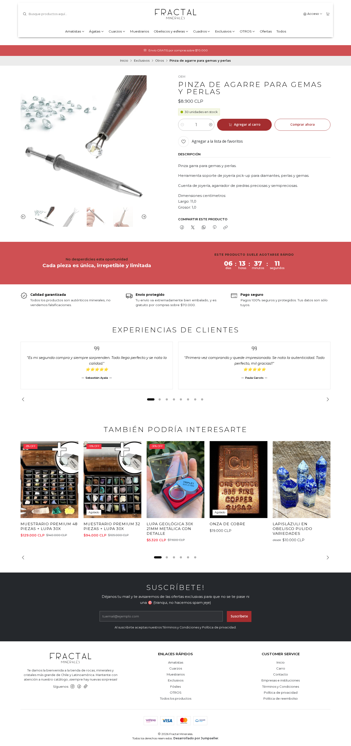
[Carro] (327, 14)
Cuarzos (115, 31)
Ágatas (94, 31)
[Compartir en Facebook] (182, 228)
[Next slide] (143, 217)
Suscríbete (239, 616)
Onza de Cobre (227, 524)
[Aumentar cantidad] (210, 124)
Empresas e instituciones (280, 680)
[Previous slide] (24, 217)
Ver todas (261, 50)
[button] (150, 399)
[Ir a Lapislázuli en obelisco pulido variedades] (301, 479)
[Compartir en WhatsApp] (203, 228)
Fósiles (175, 686)
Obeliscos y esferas (169, 31)
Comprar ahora (302, 124)
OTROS (246, 31)
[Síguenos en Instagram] (72, 686)
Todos (281, 31)
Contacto (280, 674)
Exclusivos (223, 31)
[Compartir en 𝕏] (193, 228)
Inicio (124, 60)
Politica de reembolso (280, 698)
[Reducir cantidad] (182, 124)
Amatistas (73, 31)
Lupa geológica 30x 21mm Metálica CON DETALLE (170, 528)
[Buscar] (25, 14)
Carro (280, 668)
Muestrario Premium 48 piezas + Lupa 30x (49, 526)
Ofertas (266, 31)
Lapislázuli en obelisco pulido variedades (292, 528)
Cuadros (200, 31)
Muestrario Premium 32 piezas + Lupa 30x (112, 526)
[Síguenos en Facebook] (79, 686)
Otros (159, 60)
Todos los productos (175, 698)
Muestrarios (139, 31)
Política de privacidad (281, 692)
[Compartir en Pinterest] (214, 228)
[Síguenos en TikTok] (85, 686)
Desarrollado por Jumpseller (195, 738)
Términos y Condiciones (280, 686)
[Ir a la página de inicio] (175, 14)
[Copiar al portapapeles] (225, 228)
